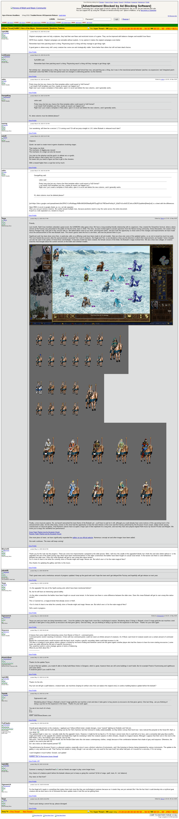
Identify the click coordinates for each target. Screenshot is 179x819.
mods (35, 22)
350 (131, 28)
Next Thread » (28, 812)
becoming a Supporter (148, 10)
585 (163, 28)
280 (128, 28)
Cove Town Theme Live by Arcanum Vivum (44, 532)
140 (122, 28)
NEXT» (174, 28)
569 (155, 28)
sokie (162, 79)
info (8, 22)
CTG (50, 22)
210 (125, 28)
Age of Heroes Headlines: (11, 15)
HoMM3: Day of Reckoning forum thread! (43, 756)
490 (137, 28)
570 (158, 28)
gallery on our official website (83, 537)
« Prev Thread (14, 812)
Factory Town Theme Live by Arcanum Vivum (45, 534)
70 (120, 28)
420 (134, 28)
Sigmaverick (160, 615)
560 (140, 28)
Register (126, 19)
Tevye (162, 218)
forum (11, 22)
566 (145, 28)
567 (148, 28)
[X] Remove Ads (172, 16)
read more (62, 15)
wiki (77, 22)
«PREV (168, 28)
